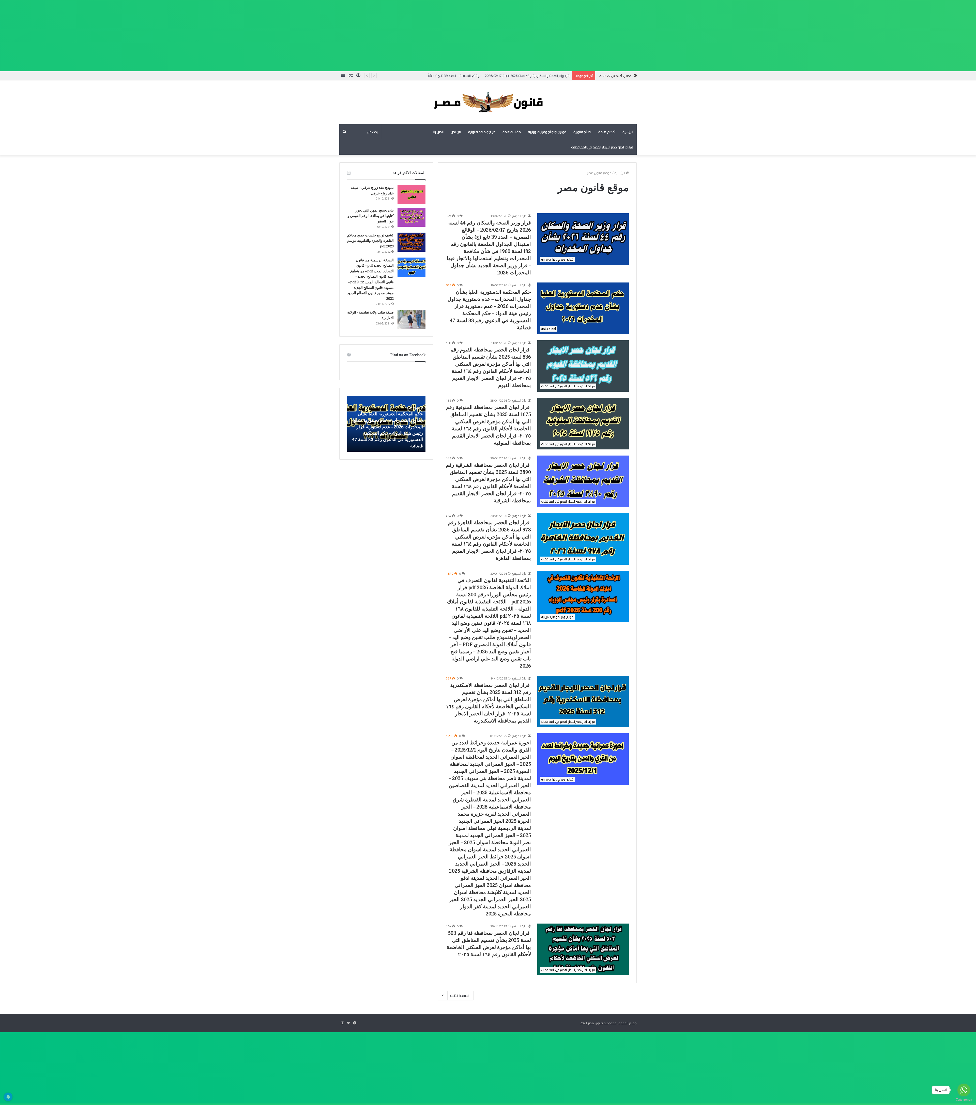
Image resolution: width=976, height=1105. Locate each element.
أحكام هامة (606, 132)
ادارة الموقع (519, 216)
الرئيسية (627, 132)
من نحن (456, 132)
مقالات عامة (511, 132)
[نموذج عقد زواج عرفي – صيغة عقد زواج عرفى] (411, 194)
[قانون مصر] (488, 102)
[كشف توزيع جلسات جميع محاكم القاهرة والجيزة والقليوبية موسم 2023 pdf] (411, 242)
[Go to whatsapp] (963, 1090)
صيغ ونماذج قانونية (481, 132)
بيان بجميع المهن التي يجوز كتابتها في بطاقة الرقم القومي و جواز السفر (370, 216)
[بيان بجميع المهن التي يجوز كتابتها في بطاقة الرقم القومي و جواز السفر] (411, 217)
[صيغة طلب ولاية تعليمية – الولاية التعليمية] (411, 319)
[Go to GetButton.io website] (964, 1099)
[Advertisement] (823, 35)
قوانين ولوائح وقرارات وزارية (547, 132)
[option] (386, 424)
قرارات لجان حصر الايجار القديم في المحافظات (602, 147)
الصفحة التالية (459, 996)
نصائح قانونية (582, 132)
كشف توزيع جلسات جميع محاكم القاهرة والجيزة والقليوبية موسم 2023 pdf (370, 241)
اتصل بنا (438, 132)
